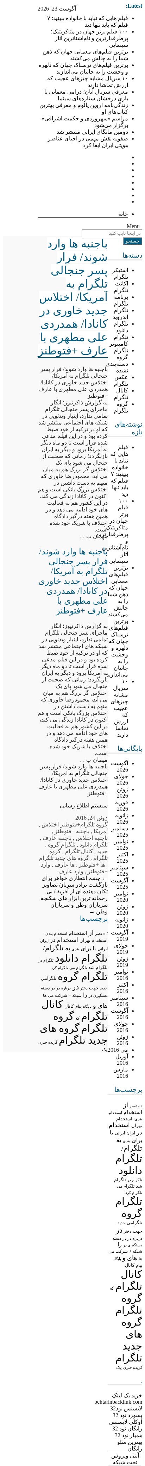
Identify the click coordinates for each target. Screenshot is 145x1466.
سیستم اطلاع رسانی (84, 805)
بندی (126, 1141)
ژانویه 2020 (121, 923)
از (125, 1105)
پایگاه (117, 1259)
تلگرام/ (131, 1148)
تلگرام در (134, 1180)
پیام (139, 1265)
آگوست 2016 (119, 1014)
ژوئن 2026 (122, 792)
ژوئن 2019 (122, 962)
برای (137, 1140)
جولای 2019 (121, 949)
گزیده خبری (132, 1367)
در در (126, 1238)
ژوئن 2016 (122, 1040)
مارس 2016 (120, 1073)
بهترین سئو (129, 1442)
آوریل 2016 (121, 1059)
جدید (121, 1223)
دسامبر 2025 (119, 831)
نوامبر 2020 (121, 897)
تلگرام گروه (61, 845)
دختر (127, 1231)
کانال (129, 1265)
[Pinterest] (126, 195)
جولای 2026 (121, 779)
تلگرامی (134, 1222)
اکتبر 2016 (122, 988)
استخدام (133, 1112)
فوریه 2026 (121, 805)
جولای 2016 (121, 1027)
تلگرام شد (98, 967)
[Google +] (126, 170)
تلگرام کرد (133, 1192)
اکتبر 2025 (122, 857)
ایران (130, 1133)
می (111, 1251)
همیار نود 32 (128, 1435)
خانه (123, 214)
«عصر (135, 1106)
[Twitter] (126, 163)
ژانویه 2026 (121, 818)
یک (119, 1367)
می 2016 (118, 1050)
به (118, 1140)
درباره (137, 1238)
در (119, 1230)
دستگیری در (132, 1245)
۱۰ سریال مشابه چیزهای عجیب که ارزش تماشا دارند (119, 708)
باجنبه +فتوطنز (72, 831)
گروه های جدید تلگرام (64, 858)
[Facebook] (126, 157)
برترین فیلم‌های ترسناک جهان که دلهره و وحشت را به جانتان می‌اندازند (117, 648)
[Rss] (126, 176)
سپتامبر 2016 (119, 1001)
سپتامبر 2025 (119, 870)
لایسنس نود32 (126, 1408)
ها (140, 1259)
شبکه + (135, 1251)
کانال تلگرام (79, 851)
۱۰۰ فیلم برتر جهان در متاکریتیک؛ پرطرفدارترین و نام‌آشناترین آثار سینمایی (89, 38)
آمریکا (101, 831)
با (111, 1132)
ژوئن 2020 (122, 910)
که (112, 1288)
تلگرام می (125, 1186)
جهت (137, 1231)
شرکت (121, 1251)
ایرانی (120, 1133)
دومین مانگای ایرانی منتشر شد (92, 132)
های (132, 1257)
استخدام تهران (94, 940)
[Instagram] (126, 182)
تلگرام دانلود (94, 845)
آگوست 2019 (119, 936)
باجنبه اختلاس (92, 838)
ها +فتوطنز (92, 865)
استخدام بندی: (55, 933)
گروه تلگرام (94, 825)
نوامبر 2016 (121, 975)
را (120, 1244)
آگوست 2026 (119, 766)
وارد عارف (70, 871)
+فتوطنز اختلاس (61, 825)
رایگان (134, 1449)
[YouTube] (126, 202)
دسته (116, 1238)
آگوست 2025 (119, 883)
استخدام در (64, 940)
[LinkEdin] (126, 189)
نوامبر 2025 (121, 844)
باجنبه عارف (57, 838)
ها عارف (65, 865)
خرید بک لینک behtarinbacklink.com (118, 1398)
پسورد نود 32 (127, 1415)
